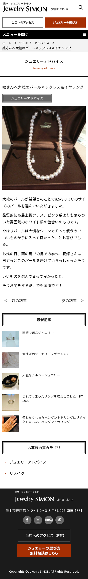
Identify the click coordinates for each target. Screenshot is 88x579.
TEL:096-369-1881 (67, 510)
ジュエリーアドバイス (27, 462)
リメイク (16, 473)
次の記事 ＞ (72, 300)
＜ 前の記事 (15, 300)
